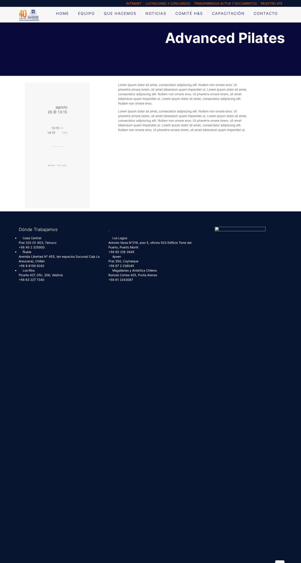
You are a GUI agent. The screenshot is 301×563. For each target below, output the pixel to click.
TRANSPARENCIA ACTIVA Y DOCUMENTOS (225, 3)
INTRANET (134, 3)
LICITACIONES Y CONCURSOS (167, 3)
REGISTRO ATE (271, 3)
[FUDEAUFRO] (29, 14)
